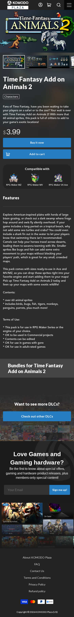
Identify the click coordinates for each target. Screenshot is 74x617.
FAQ (37, 564)
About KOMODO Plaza (37, 557)
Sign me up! (59, 489)
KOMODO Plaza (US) (47, 611)
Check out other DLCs (37, 416)
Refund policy (37, 591)
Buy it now (37, 142)
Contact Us (37, 571)
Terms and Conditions (37, 577)
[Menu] (69, 5)
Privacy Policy (37, 584)
